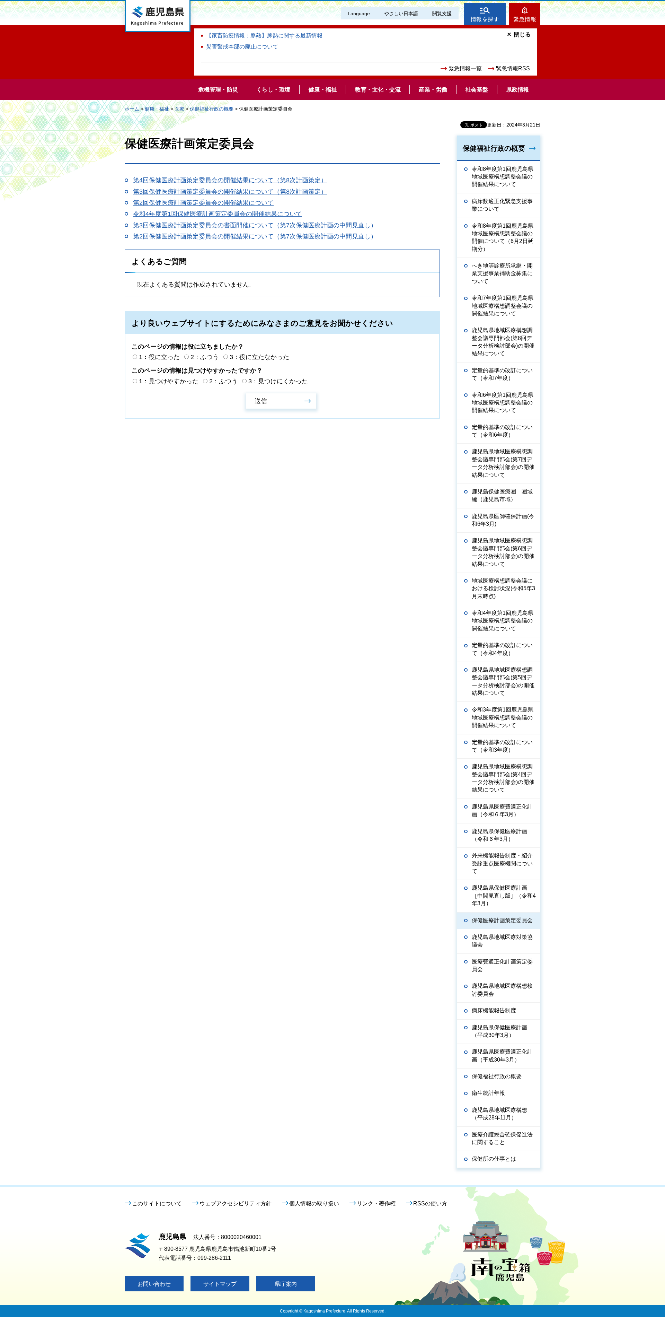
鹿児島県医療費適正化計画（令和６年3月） (502, 810)
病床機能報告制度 (494, 1010)
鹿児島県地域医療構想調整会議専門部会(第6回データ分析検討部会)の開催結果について (503, 552)
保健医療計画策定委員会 (502, 920)
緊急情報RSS (513, 68)
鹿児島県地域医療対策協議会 (502, 941)
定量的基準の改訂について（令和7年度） (502, 374)
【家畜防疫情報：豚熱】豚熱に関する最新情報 (264, 35)
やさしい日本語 (401, 13)
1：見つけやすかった (168, 381)
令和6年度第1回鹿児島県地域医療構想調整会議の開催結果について (502, 402)
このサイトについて (157, 1203)
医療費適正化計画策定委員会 (502, 965)
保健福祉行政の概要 (211, 109)
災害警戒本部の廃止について (242, 47)
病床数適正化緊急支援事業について (502, 205)
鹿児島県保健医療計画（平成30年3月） (499, 1031)
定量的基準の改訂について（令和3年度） (502, 746)
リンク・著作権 (376, 1203)
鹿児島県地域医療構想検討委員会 (502, 989)
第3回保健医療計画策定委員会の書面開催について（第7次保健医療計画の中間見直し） (255, 225)
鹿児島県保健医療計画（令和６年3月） (499, 835)
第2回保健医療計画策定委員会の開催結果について (203, 202)
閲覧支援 (442, 13)
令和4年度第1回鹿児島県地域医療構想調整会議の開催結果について (502, 620)
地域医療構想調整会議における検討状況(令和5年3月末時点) (503, 588)
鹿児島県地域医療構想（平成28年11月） (499, 1113)
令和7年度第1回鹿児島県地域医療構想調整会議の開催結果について (502, 305)
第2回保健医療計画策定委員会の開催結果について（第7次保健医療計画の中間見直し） (255, 236)
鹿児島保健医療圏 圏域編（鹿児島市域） (502, 495)
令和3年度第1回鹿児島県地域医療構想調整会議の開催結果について (502, 717)
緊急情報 (524, 19)
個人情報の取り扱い (314, 1203)
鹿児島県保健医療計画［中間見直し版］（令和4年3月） (504, 895)
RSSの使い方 (430, 1203)
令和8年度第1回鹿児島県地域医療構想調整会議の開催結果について (502, 176)
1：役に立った (159, 357)
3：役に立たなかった (259, 357)
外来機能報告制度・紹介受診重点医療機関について (502, 863)
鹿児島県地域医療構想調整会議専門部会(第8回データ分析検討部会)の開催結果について (503, 341)
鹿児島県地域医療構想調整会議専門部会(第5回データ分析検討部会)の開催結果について (503, 681)
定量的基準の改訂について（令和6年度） (502, 431)
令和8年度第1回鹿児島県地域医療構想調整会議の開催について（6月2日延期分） (502, 237)
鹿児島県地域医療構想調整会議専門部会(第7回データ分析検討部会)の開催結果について (503, 463)
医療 (179, 109)
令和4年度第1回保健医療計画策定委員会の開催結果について (217, 213)
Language (359, 13)
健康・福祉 (157, 109)
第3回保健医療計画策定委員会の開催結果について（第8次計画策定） (230, 191)
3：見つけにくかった (278, 381)
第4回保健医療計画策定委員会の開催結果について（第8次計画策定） (230, 180)
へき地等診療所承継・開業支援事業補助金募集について (502, 273)
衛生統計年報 (488, 1093)
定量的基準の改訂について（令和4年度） (502, 649)
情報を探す (485, 19)
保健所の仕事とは (494, 1159)
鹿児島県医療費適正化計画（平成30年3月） (502, 1055)
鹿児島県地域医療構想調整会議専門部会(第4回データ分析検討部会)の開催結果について (503, 778)
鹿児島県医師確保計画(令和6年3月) (503, 520)
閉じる (522, 34)
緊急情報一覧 (465, 68)
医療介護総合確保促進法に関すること (502, 1138)
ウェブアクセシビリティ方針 (236, 1203)
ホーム (132, 109)
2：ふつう (204, 357)
